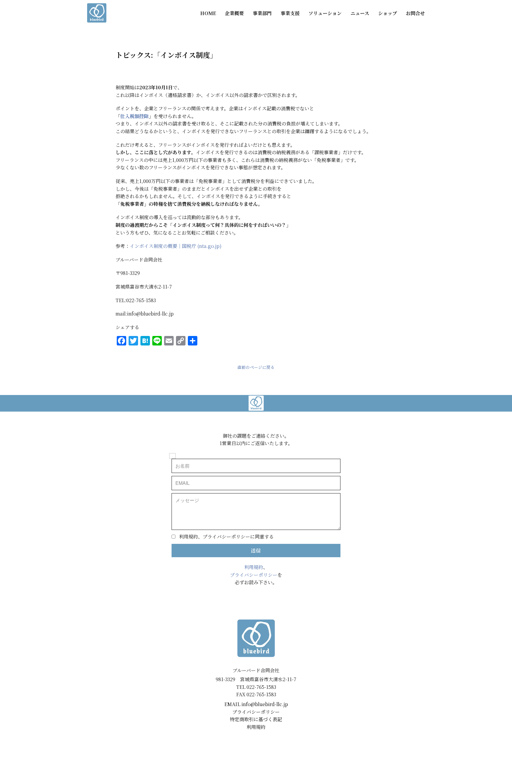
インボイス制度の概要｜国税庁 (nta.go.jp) (176, 246)
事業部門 (262, 13)
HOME (208, 13)
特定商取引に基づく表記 (256, 719)
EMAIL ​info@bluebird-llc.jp (256, 704)
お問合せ (415, 13)
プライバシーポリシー (253, 574)
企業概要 (234, 13)
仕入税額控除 (134, 116)
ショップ (387, 13)
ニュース (360, 13)
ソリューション (325, 13)
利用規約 (253, 567)
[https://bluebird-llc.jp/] (96, 13)
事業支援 (290, 13)
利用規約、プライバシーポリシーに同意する (226, 536)
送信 (256, 550)
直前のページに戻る (256, 367)
